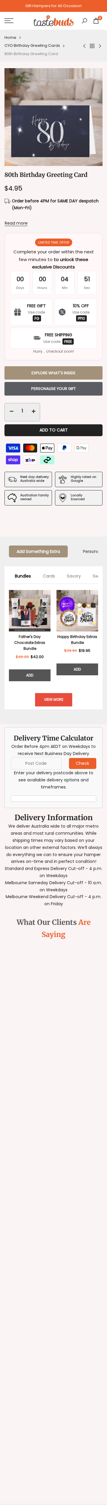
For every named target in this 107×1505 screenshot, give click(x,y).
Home (10, 37)
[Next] (98, 636)
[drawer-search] (84, 20)
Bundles (23, 576)
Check (82, 763)
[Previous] (9, 636)
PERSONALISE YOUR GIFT (53, 388)
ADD (29, 675)
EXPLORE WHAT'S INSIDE (53, 373)
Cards (49, 576)
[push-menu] (8, 21)
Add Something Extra (38, 551)
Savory (74, 576)
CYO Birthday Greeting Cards (32, 45)
